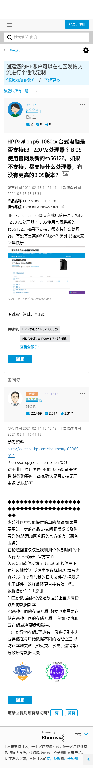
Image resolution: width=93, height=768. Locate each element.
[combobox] (46, 37)
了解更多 (52, 80)
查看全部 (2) (29, 347)
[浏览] (8, 25)
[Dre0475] (15, 109)
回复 (20, 359)
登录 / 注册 (77, 24)
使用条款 (54, 758)
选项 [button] (86, 51)
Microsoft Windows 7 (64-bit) (45, 338)
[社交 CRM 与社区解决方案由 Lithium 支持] (53, 736)
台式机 (14, 50)
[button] (82, 104)
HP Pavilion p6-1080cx (40, 329)
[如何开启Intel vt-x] (36, 91)
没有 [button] (71, 713)
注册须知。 (72, 758)
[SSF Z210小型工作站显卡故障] (31, 91)
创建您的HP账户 (21, 80)
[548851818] (15, 398)
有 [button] (57, 713)
